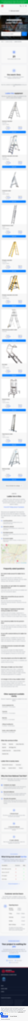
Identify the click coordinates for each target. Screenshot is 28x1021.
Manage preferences (5, 1019)
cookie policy (20, 1011)
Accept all (4, 1016)
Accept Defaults (13, 1016)
